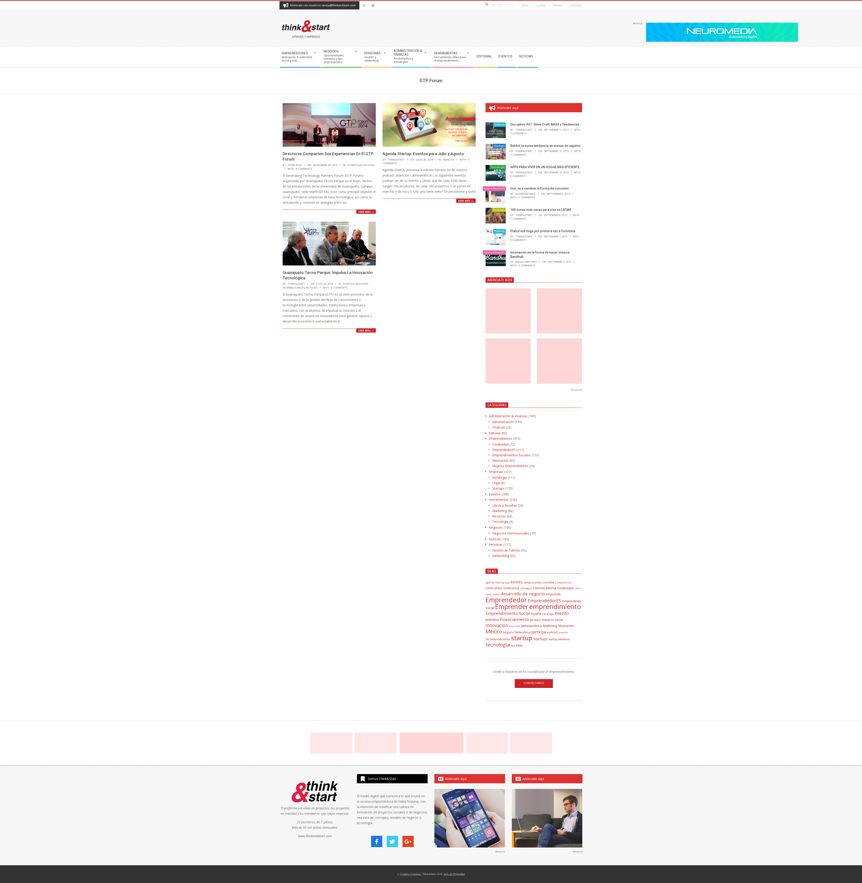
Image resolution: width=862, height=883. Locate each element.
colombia (548, 582)
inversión (514, 626)
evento (562, 613)
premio (563, 632)
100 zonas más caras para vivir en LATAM (540, 210)
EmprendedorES (494, 188)
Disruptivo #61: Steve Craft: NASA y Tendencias (544, 124)
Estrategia (354, 165)
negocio (508, 632)
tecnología (498, 644)
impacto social (552, 620)
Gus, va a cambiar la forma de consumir (539, 188)
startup (521, 638)
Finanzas (498, 427)
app (507, 582)
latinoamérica (531, 625)
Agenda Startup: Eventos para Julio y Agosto (423, 153)
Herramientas (499, 499)
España (536, 614)
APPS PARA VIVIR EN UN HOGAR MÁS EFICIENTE (545, 167)
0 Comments (304, 168)
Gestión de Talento (506, 550)
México (494, 631)
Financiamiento (514, 619)
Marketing (499, 511)
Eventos (448, 159)
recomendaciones (498, 639)
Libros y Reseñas (504, 505)
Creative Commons (410, 874)
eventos (492, 619)
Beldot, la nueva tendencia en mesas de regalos (545, 146)
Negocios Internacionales (510, 533)
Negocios (496, 527)
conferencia (511, 588)
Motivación (500, 460)
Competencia (563, 582)
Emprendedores (500, 438)
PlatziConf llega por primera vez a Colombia (542, 231)
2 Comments (518, 154)
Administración (503, 422)
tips (513, 645)
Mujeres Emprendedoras (510, 466)
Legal (496, 483)
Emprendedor (506, 600)
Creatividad (500, 444)
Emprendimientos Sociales (511, 455)
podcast (552, 632)
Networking (500, 556)
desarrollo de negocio (523, 594)
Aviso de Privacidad (454, 874)
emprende (553, 594)
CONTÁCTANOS (534, 683)
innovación (497, 625)
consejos (526, 588)
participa (538, 631)
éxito (519, 645)
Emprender (511, 606)
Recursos (499, 210)
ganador (535, 620)
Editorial (495, 433)
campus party (532, 582)
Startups (499, 146)
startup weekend (559, 639)
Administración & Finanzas (508, 416)
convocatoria (544, 587)
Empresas (496, 472)
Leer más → (366, 211)
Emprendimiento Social (508, 613)
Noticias (369, 165)
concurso (494, 587)
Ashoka (516, 582)
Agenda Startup (495, 582)
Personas (496, 544)
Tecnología (497, 167)
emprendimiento (555, 606)
